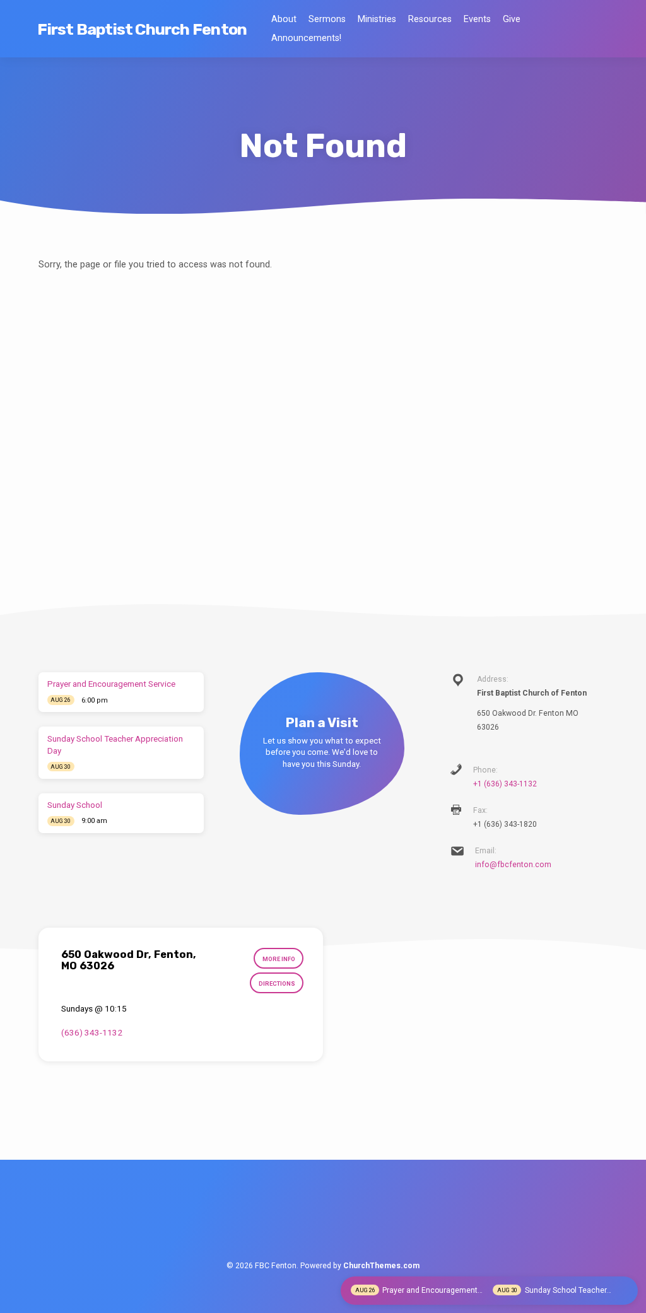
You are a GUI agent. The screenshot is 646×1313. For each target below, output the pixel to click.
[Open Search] (603, 30)
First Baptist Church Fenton (142, 29)
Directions (277, 983)
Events (477, 19)
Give (511, 19)
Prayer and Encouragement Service (111, 684)
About (284, 19)
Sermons (327, 19)
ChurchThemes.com (381, 1265)
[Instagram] (348, 1219)
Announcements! (306, 38)
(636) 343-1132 (91, 1032)
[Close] (625, 1289)
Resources (430, 19)
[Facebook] (297, 1219)
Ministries (377, 19)
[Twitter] (322, 1219)
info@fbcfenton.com (513, 864)
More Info (278, 958)
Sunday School (74, 805)
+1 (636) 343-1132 (505, 783)
